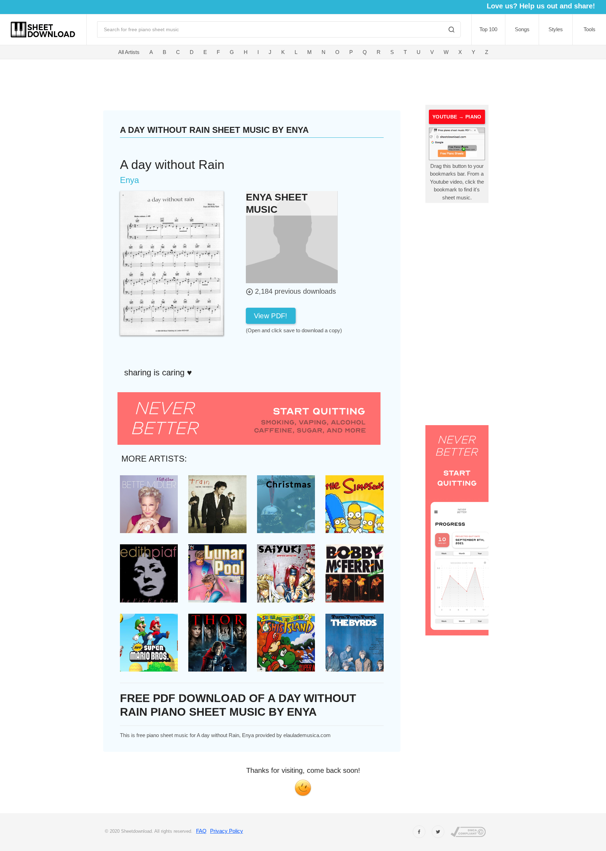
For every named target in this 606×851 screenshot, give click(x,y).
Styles (555, 29)
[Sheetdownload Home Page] (43, 30)
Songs (522, 29)
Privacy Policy (226, 831)
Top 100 (488, 29)
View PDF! (271, 316)
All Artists (129, 52)
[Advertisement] (252, 80)
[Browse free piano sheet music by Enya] (292, 237)
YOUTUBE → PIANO (457, 117)
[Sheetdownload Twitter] (438, 831)
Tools (589, 29)
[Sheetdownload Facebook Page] (419, 831)
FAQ (201, 831)
